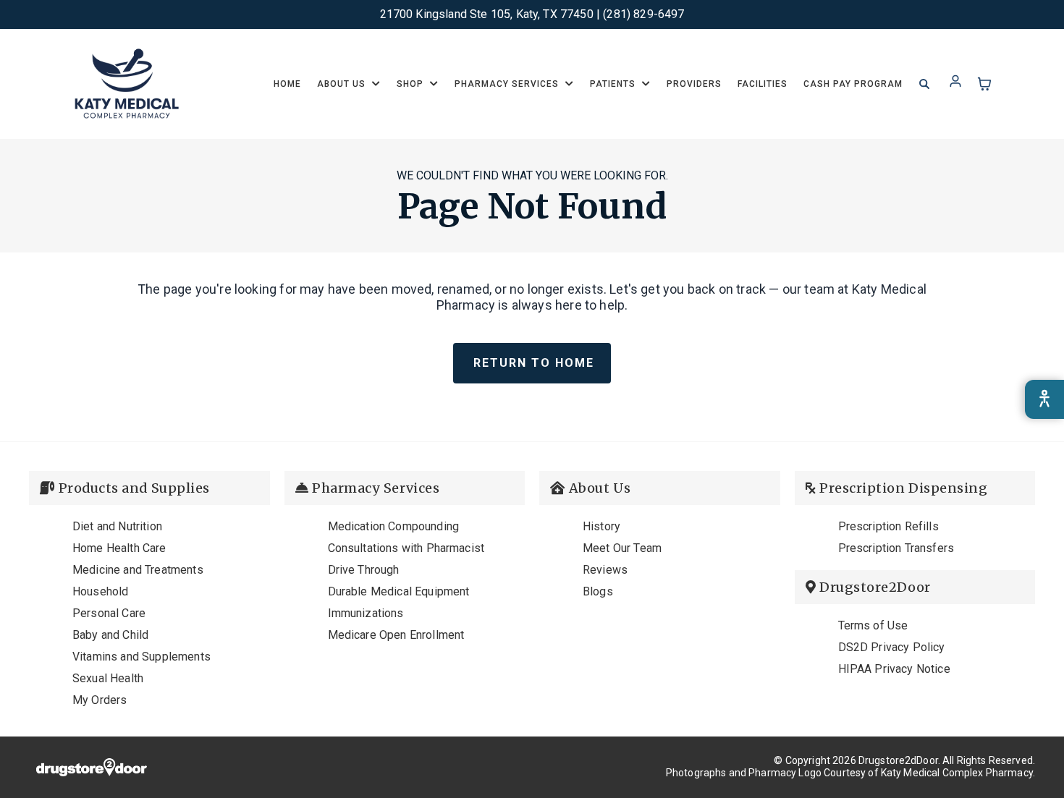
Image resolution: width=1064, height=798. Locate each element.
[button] (349, 83)
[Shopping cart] (984, 84)
